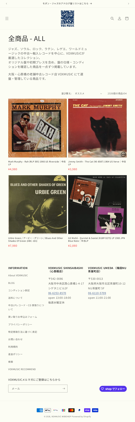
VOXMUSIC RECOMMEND (22, 369)
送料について (15, 297)
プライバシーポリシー (20, 324)
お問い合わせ (15, 339)
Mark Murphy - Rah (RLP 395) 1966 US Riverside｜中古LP (37, 163)
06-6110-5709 (97, 293)
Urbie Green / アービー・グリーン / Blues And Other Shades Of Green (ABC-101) (35, 239)
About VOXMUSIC (18, 275)
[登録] (63, 388)
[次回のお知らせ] (128, 3)
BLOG (11, 283)
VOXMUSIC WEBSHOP (61, 416)
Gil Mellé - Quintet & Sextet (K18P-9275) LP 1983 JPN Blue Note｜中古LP (96, 239)
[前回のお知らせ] (6, 3)
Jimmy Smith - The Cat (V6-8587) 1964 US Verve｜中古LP (97, 163)
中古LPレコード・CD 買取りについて (26, 307)
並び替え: (66, 93)
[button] (7, 18)
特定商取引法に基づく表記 (22, 331)
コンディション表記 (19, 290)
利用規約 (13, 346)
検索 (10, 361)
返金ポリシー (15, 354)
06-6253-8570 (57, 293)
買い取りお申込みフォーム (22, 316)
